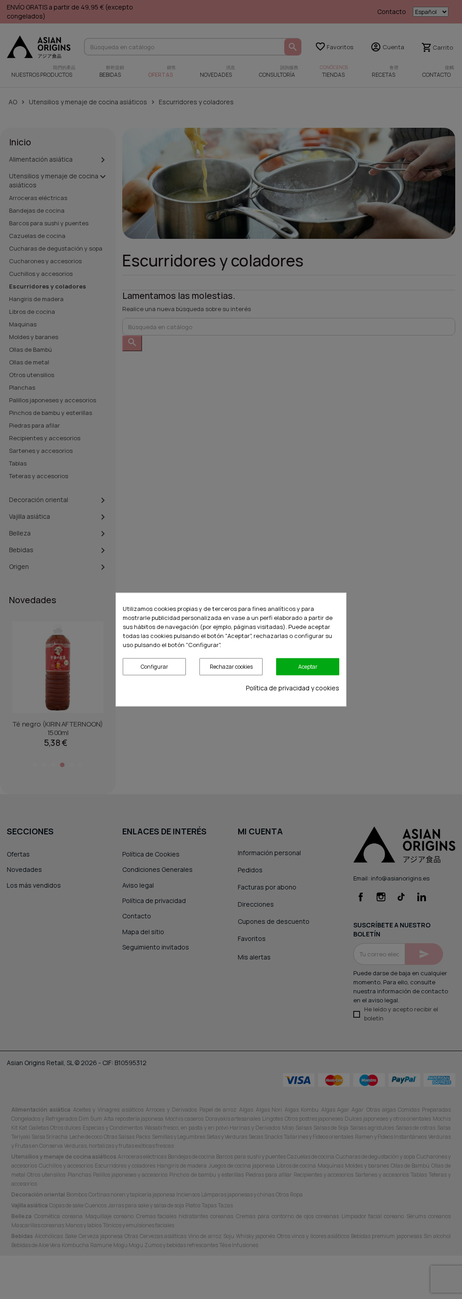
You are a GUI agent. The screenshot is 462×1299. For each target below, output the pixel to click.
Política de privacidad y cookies (292, 688)
